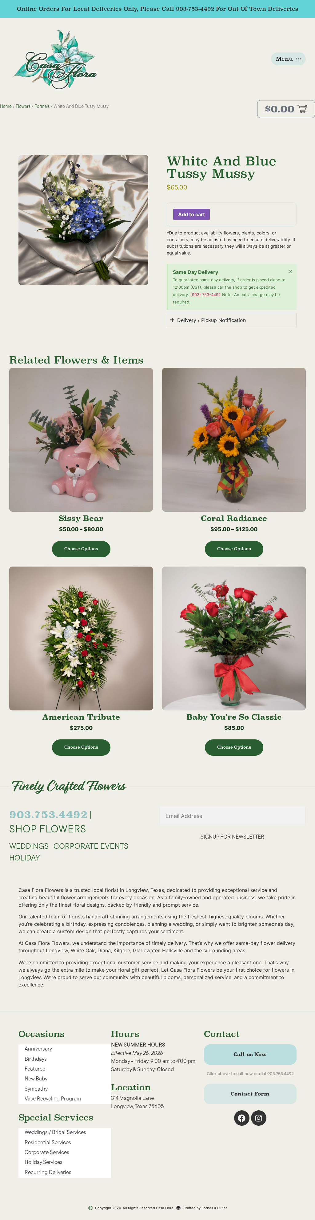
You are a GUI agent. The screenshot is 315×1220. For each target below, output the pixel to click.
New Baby (36, 1079)
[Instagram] (258, 1118)
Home (6, 106)
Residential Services (48, 1142)
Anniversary (38, 1049)
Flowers (23, 106)
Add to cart (191, 214)
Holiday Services (43, 1162)
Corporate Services (47, 1152)
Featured (35, 1069)
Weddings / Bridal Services (55, 1132)
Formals (42, 106)
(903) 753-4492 (206, 294)
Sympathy (36, 1089)
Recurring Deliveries (48, 1172)
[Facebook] (241, 1118)
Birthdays (36, 1059)
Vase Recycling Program (53, 1099)
